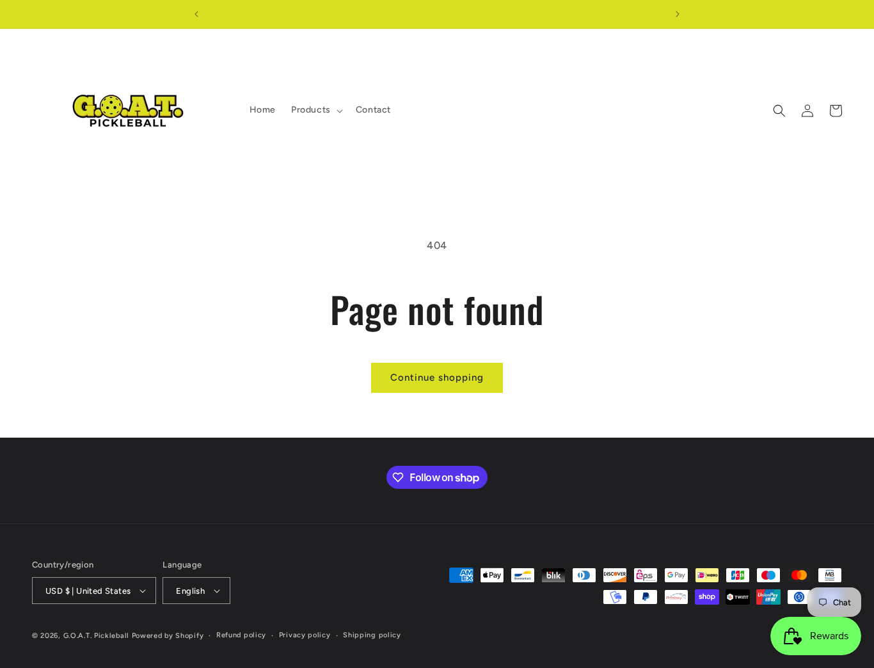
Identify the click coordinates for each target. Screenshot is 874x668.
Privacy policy (305, 635)
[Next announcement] (677, 14)
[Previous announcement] (196, 14)
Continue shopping (437, 377)
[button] (315, 110)
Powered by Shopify (168, 636)
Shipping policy (372, 635)
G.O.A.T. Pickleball (96, 636)
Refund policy (241, 635)
